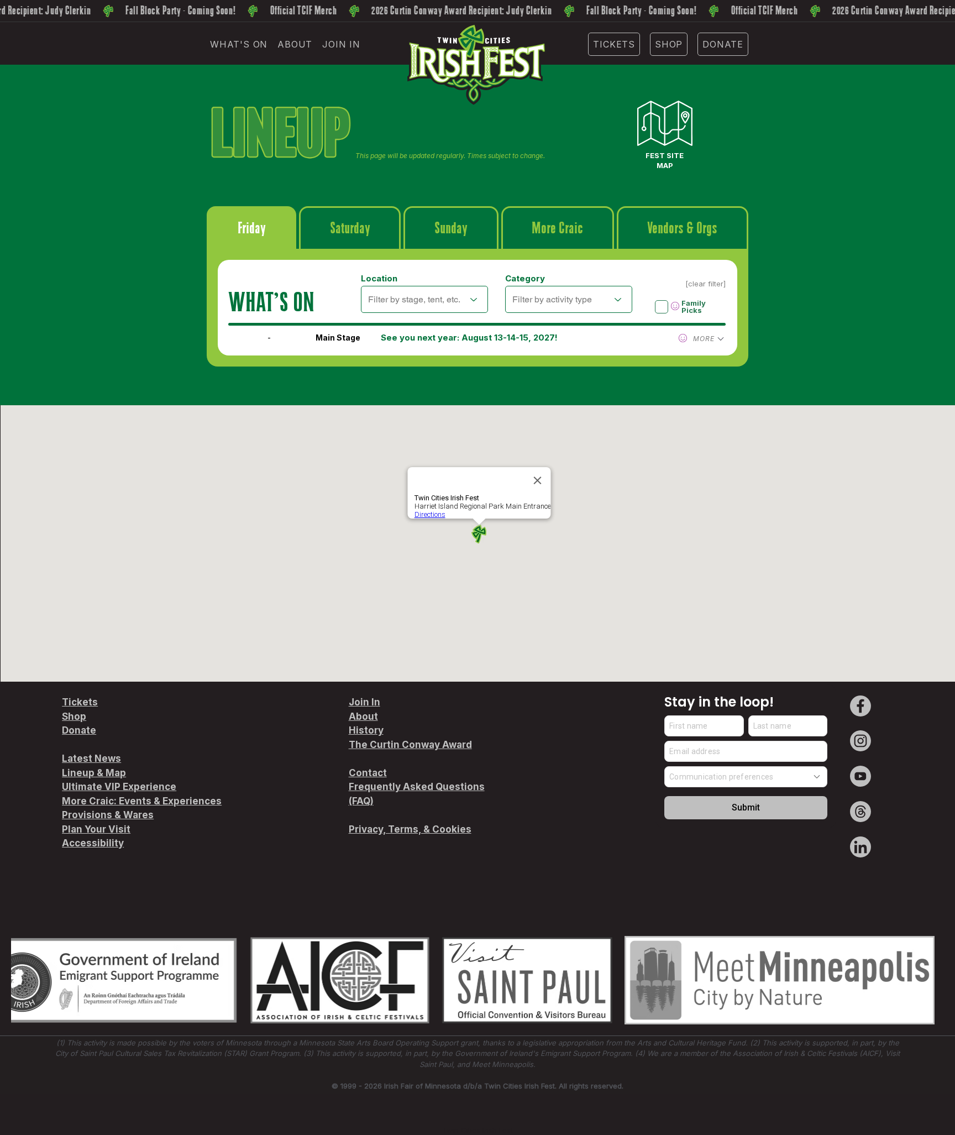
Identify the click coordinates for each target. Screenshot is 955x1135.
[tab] (251, 227)
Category (525, 278)
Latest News (91, 758)
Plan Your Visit (96, 829)
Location (379, 278)
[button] (239, 44)
